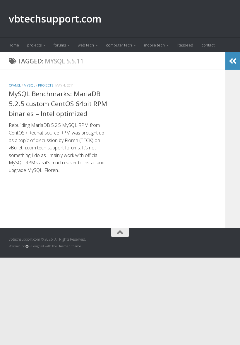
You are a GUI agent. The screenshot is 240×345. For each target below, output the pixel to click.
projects (34, 45)
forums (60, 45)
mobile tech (154, 45)
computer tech (119, 45)
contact (208, 45)
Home (13, 45)
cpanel (15, 85)
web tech (86, 45)
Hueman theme (69, 246)
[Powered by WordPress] (27, 246)
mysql (29, 85)
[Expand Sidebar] (232, 61)
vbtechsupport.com (55, 18)
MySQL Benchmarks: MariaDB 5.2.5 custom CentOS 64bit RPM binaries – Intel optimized (58, 103)
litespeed (185, 45)
